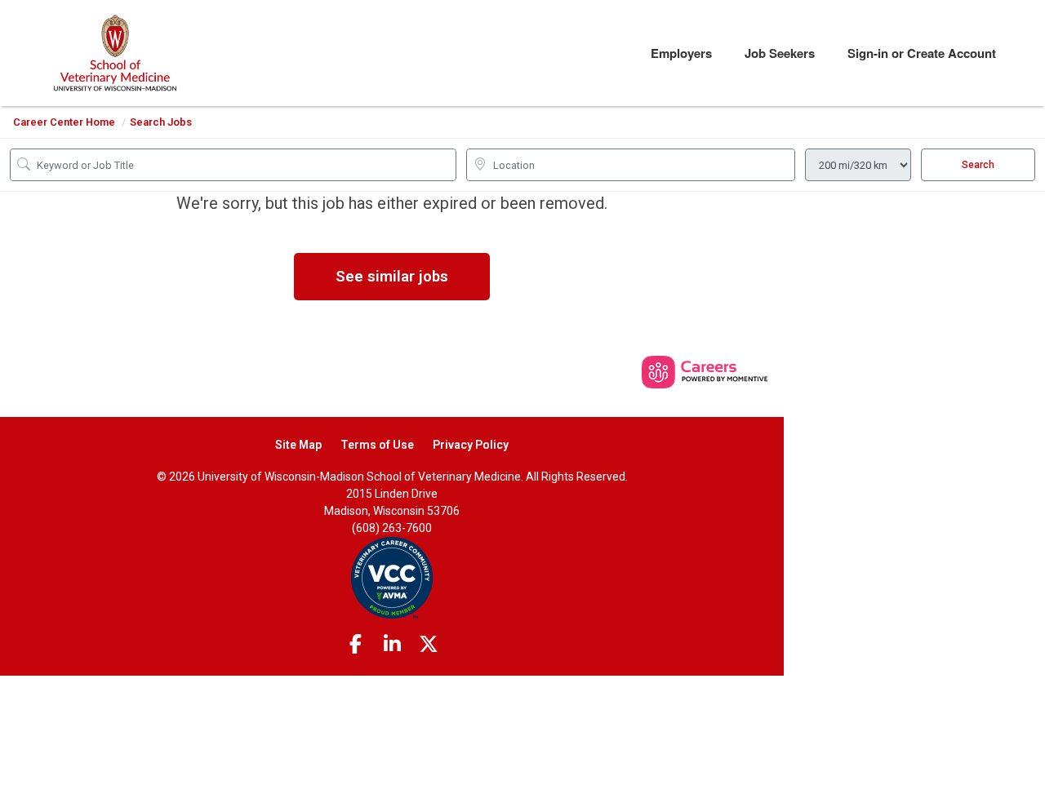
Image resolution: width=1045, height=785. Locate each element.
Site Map (298, 444)
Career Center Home (64, 122)
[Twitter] (428, 644)
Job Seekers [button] (780, 53)
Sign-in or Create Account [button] (921, 53)
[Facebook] (356, 644)
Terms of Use (377, 444)
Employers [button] (681, 53)
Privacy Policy (471, 444)
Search (978, 165)
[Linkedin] (392, 644)
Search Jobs (161, 122)
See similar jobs (392, 276)
